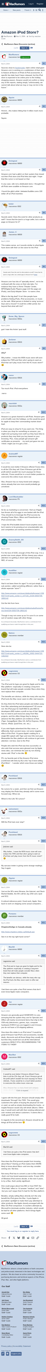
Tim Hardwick (27, 1308)
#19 (43, 841)
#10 (43, 412)
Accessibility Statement (22, 1346)
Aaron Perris (27, 1333)
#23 (43, 1011)
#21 (43, 923)
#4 (44, 213)
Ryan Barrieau (27, 1325)
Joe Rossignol (28, 1300)
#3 (44, 170)
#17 (43, 785)
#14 (43, 579)
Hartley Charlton (7, 1316)
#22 (43, 956)
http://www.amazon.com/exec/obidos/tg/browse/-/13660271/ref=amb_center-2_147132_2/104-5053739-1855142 (22, 595)
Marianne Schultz (29, 1316)
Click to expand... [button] (23, 1091)
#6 (44, 266)
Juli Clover (5, 1300)
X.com (8, 1296)
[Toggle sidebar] (43, 10)
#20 (43, 887)
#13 (43, 548)
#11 (43, 462)
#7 (44, 325)
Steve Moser (6, 1333)
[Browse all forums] (36, 10)
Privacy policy (6, 1346)
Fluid (2, 1351)
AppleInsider (20, 68)
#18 (43, 818)
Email (3, 1296)
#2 (44, 106)
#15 (43, 642)
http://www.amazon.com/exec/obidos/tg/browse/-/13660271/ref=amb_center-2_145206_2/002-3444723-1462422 (22, 653)
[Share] (40, 63)
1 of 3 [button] (16, 48)
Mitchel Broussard (8, 1308)
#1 (44, 63)
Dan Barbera (6, 1325)
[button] (2, 4)
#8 (44, 348)
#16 (43, 680)
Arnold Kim (5, 1292)
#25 (43, 1141)
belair (35, 274)
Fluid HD (8, 1351)
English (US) (16, 1354)
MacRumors (7, 36)
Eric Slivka (26, 1292)
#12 (43, 505)
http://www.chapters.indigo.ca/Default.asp (18, 932)
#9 (44, 384)
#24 (43, 1063)
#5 (44, 241)
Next (24, 48)
